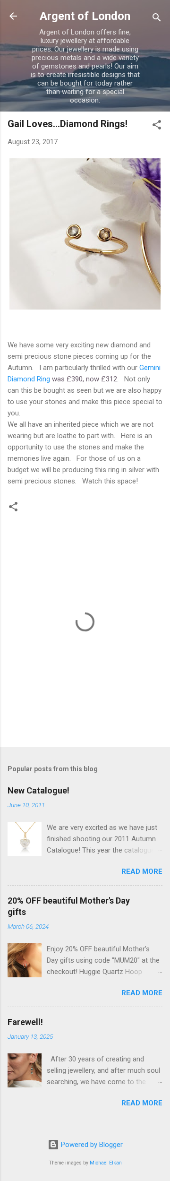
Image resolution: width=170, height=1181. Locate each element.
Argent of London (85, 16)
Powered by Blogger (91, 1144)
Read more (141, 871)
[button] (156, 126)
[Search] (156, 19)
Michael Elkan (106, 1163)
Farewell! (25, 1022)
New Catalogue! (38, 790)
